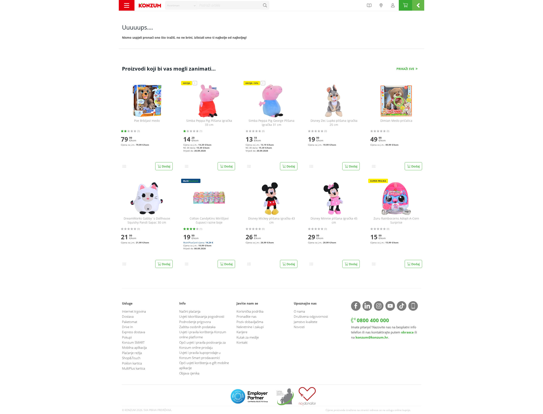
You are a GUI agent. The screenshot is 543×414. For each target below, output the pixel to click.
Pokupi (127, 337)
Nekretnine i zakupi (250, 327)
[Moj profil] (393, 5)
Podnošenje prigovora (195, 322)
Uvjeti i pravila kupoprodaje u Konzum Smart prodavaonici (200, 355)
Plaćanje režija (132, 353)
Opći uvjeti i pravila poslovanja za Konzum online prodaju (202, 345)
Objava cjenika (189, 373)
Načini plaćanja (189, 311)
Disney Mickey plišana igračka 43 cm (271, 220)
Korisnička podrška (250, 311)
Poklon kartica (132, 363)
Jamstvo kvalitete (305, 322)
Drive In (127, 327)
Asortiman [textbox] (173, 5)
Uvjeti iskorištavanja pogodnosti (201, 316)
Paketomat (129, 322)
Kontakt (242, 342)
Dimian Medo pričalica (396, 121)
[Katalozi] (369, 5)
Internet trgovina (134, 311)
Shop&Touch (131, 358)
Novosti (299, 327)
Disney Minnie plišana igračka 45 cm (334, 220)
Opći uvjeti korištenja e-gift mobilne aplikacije (204, 365)
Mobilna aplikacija (134, 347)
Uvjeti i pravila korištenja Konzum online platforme (202, 334)
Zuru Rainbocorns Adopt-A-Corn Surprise (396, 220)
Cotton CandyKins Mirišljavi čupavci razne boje (209, 220)
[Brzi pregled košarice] (418, 5)
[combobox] (181, 5)
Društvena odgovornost (311, 316)
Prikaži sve (405, 69)
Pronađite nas (246, 316)
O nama (299, 311)
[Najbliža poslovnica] (381, 5)
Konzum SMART (133, 342)
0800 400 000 (372, 320)
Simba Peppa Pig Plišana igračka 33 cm (209, 123)
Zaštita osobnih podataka (197, 327)
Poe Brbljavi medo (147, 121)
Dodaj (165, 166)
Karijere (242, 332)
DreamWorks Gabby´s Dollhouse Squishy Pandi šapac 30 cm (147, 220)
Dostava (128, 316)
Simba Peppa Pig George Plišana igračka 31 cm (271, 123)
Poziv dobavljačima (250, 322)
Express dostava (133, 332)
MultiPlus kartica (133, 368)
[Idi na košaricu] (405, 5)
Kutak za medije (248, 337)
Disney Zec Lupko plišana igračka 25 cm (334, 123)
